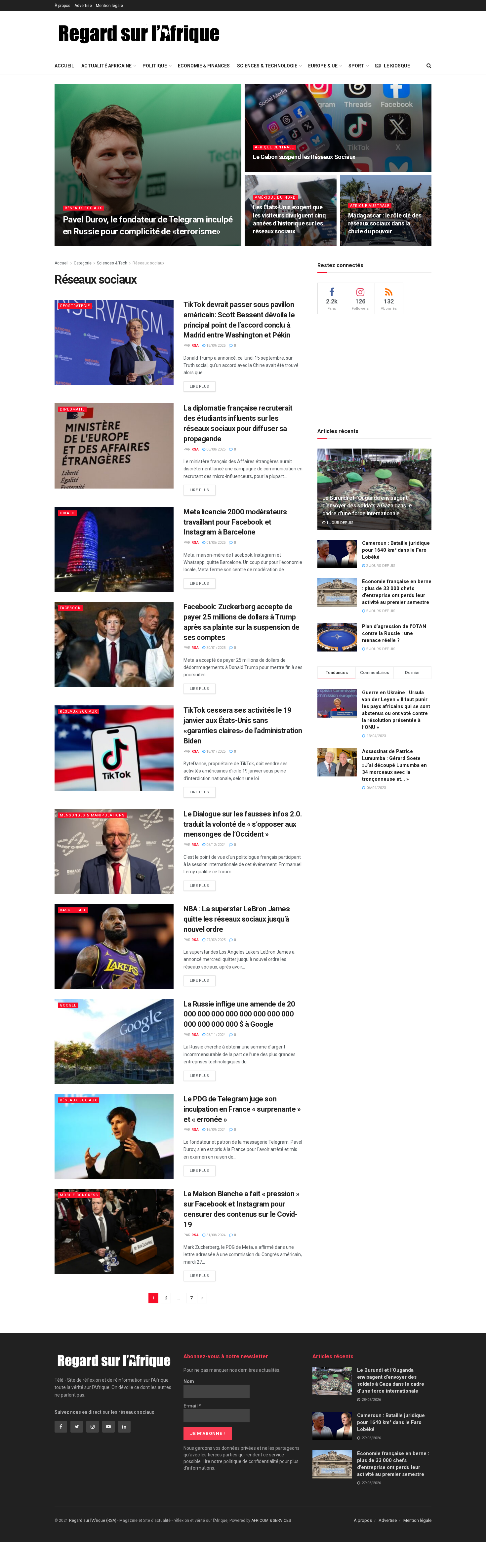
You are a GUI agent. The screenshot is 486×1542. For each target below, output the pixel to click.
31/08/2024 (215, 1235)
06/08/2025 (215, 449)
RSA (74, 244)
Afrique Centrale (274, 147)
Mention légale (109, 5)
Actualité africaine (106, 65)
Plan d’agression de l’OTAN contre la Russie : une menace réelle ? (394, 633)
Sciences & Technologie (267, 65)
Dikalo (67, 513)
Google (68, 1005)
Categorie (83, 263)
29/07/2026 (95, 244)
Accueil (64, 65)
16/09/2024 (215, 1129)
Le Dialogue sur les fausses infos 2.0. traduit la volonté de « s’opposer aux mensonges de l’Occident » (242, 824)
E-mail (192, 1405)
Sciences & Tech (112, 263)
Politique (154, 65)
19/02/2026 (266, 170)
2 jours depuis (380, 566)
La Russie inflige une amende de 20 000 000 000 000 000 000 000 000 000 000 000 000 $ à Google (239, 1014)
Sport (356, 65)
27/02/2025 (215, 940)
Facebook (70, 608)
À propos (62, 5)
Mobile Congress (79, 1195)
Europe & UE (323, 65)
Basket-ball (73, 910)
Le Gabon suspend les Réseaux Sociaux (304, 156)
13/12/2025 (266, 244)
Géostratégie (75, 306)
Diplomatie (72, 409)
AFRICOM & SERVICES (271, 1520)
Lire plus (199, 386)
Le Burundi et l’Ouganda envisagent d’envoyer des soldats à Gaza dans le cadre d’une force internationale (367, 505)
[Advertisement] (353, 33)
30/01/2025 (215, 648)
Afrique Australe (369, 206)
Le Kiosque (397, 65)
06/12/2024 (215, 845)
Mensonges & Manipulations (92, 815)
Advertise (83, 5)
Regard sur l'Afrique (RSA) (92, 1520)
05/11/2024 (215, 1035)
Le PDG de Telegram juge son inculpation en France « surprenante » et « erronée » (242, 1109)
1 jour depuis (339, 523)
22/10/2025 (361, 244)
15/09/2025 (215, 345)
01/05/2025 (215, 542)
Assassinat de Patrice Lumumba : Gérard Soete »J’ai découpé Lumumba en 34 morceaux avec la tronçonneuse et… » (394, 765)
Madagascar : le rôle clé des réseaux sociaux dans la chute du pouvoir (385, 223)
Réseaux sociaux (83, 208)
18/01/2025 (215, 751)
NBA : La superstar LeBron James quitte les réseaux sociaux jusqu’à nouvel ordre (236, 919)
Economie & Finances (204, 65)
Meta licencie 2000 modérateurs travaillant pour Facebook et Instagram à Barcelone (235, 522)
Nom (188, 1381)
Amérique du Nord (275, 197)
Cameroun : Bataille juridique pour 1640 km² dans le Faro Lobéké (396, 550)
